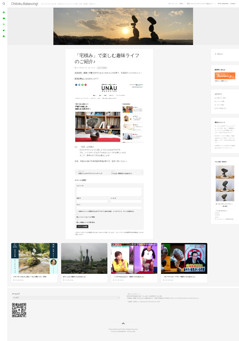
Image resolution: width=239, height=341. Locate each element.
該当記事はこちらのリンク (85, 79)
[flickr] (4, 36)
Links (181, 3)
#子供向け (167, 298)
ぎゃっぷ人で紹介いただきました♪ (74, 277)
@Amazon (193, 298)
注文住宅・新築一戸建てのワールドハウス (91, 73)
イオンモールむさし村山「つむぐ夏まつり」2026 (29, 277)
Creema (217, 213)
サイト (78, 204)
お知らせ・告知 (221, 98)
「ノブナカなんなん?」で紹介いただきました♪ (128, 277)
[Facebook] (4, 12)
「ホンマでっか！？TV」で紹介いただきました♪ (179, 277)
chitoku (92, 68)
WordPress (122, 331)
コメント (80, 185)
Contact (232, 3)
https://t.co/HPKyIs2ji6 (177, 298)
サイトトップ (172, 3)
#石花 (156, 298)
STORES (217, 215)
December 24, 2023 (154, 301)
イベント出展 (220, 101)
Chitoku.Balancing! (24, 4)
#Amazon (187, 298)
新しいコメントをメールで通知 (86, 217)
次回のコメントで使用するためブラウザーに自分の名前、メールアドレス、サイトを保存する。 (107, 211)
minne (216, 217)
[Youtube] (4, 18)
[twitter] (4, 30)
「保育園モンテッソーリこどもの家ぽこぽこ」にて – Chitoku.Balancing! (225, 130)
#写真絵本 (161, 298)
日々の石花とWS (221, 108)
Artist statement (223, 3)
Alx (134, 331)
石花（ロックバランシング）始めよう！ (200, 3)
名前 (79, 198)
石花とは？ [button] (220, 54)
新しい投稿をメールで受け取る (86, 222)
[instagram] (4, 24)
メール (113, 198)
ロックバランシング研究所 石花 (224, 219)
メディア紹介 (101, 68)
